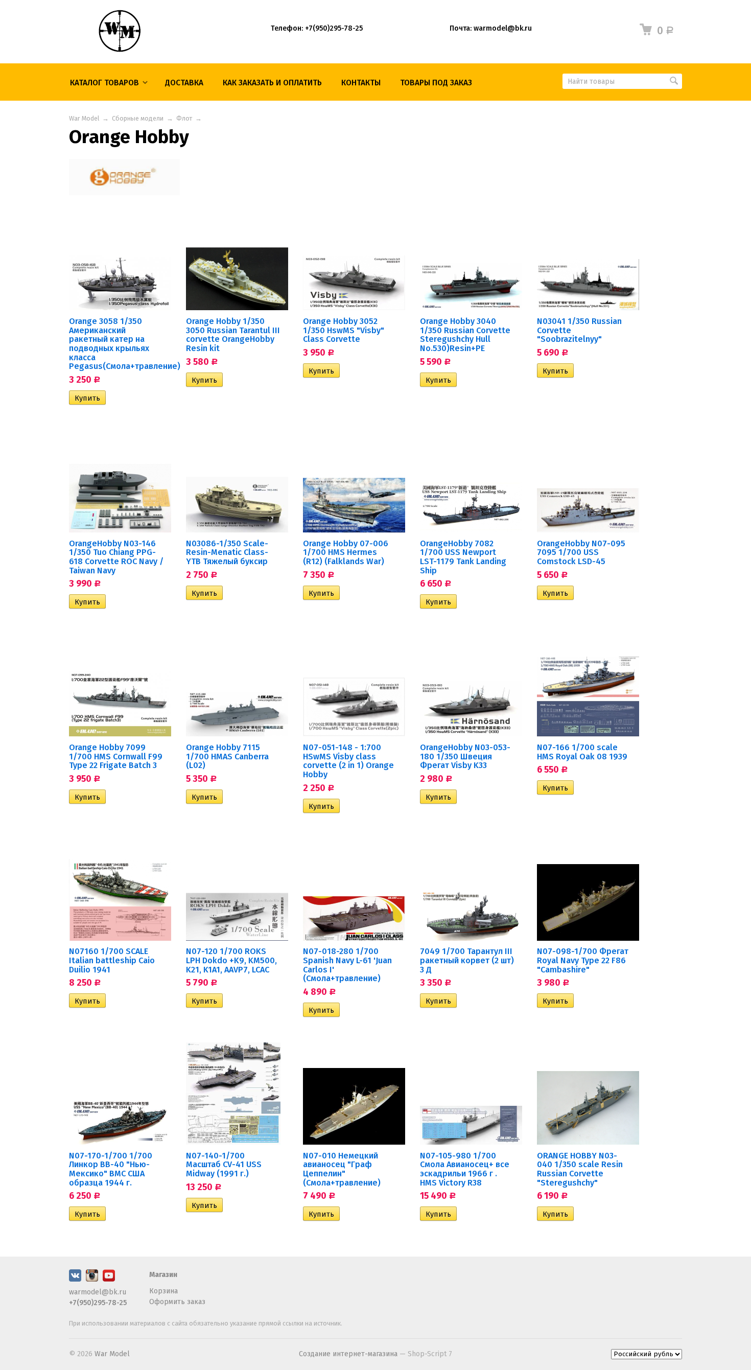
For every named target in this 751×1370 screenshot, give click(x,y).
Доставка (184, 82)
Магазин (163, 1274)
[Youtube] (109, 1279)
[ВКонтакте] (75, 1279)
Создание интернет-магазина (348, 1354)
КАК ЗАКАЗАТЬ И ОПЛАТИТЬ (272, 82)
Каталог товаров (104, 82)
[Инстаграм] (92, 1279)
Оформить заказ (177, 1301)
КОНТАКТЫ (361, 82)
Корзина (163, 1291)
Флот (184, 118)
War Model (84, 118)
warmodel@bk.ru (97, 1292)
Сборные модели (137, 118)
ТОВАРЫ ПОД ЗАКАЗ (436, 82)
